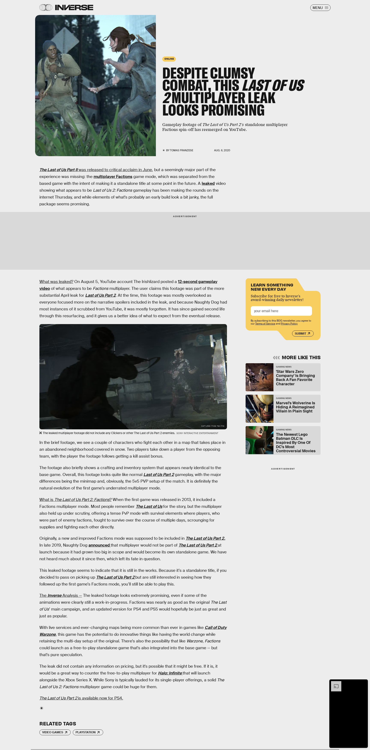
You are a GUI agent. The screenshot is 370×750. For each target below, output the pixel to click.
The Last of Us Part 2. (205, 538)
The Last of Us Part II (58, 169)
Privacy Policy (289, 323)
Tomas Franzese (181, 150)
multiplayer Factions (113, 176)
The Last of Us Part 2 (198, 545)
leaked (208, 183)
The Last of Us (149, 506)
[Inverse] (74, 7)
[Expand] (334, 683)
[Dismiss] (363, 683)
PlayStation (85, 732)
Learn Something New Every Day (272, 286)
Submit (300, 333)
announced (99, 545)
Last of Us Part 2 (100, 295)
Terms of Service (265, 323)
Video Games (52, 732)
